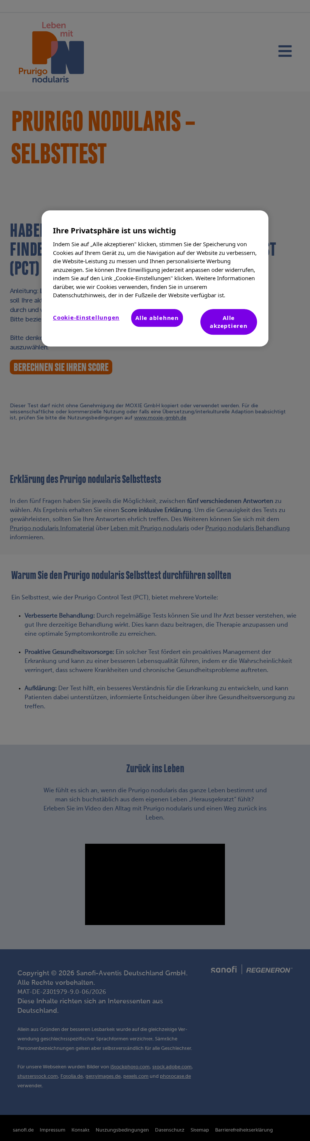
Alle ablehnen (157, 317)
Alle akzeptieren (228, 321)
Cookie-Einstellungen (86, 317)
